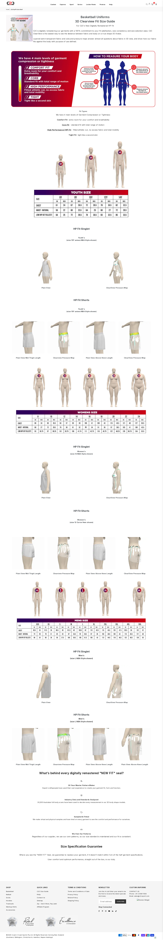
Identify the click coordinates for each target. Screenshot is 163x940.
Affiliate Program (43, 907)
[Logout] (149, 4)
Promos (102, 4)
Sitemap (40, 900)
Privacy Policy (73, 894)
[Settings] (155, 4)
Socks (8, 897)
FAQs (39, 894)
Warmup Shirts (11, 907)
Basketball (10, 891)
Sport (72, 4)
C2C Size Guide (42, 891)
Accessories (10, 910)
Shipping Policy (73, 900)
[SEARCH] (147, 4)
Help (110, 4)
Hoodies (9, 900)
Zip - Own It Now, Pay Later (47, 904)
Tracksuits (10, 904)
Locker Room (91, 4)
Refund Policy (73, 897)
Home (7, 9)
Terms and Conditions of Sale (78, 891)
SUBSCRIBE (120, 901)
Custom (53, 4)
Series (80, 4)
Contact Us (41, 897)
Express (63, 4)
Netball (8, 894)
